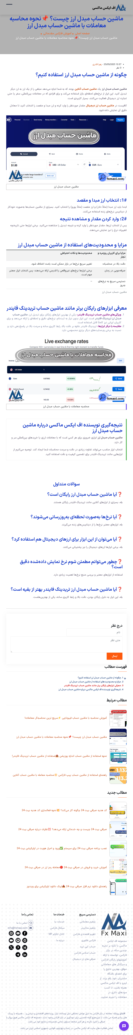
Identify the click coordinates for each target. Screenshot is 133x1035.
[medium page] (24, 949)
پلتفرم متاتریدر (88, 928)
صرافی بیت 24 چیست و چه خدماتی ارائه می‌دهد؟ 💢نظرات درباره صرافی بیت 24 (62, 829)
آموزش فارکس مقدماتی (57, 33)
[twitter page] (11, 949)
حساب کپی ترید (88, 947)
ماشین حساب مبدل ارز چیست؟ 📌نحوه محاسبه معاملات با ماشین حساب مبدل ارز (61, 737)
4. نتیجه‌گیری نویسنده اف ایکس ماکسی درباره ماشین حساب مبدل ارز (91, 689)
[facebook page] (24, 935)
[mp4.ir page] (18, 942)
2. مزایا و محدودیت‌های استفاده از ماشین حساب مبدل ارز (96, 682)
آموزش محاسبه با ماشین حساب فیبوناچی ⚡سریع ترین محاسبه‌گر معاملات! (66, 718)
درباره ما (60, 940)
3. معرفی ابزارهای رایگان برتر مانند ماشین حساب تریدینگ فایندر (93, 685)
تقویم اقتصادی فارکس (84, 934)
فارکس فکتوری (88, 940)
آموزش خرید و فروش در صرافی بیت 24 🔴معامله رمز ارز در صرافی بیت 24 (66, 868)
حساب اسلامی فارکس (85, 953)
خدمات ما (59, 922)
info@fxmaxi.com (18, 928)
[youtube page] (18, 935)
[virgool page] (18, 949)
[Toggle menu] (124, 1026)
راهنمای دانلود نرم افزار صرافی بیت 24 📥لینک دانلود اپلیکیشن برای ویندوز (67, 887)
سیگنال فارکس (57, 928)
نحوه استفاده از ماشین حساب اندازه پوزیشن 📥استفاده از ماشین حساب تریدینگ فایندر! (59, 756)
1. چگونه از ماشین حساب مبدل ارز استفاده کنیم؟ (100, 678)
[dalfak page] (11, 942)
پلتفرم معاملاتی (88, 922)
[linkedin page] (24, 956)
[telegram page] (18, 956)
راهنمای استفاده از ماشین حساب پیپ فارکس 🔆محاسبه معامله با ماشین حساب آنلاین (60, 775)
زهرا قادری (97, 64)
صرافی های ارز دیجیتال (84, 959)
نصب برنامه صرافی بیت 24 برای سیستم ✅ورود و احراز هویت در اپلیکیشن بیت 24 (62, 848)
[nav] (9, 6)
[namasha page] (24, 942)
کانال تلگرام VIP (56, 934)
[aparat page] (11, 935)
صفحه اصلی (82, 33)
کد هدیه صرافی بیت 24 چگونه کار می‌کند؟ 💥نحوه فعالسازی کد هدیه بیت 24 (64, 810)
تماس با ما (22, 923)
